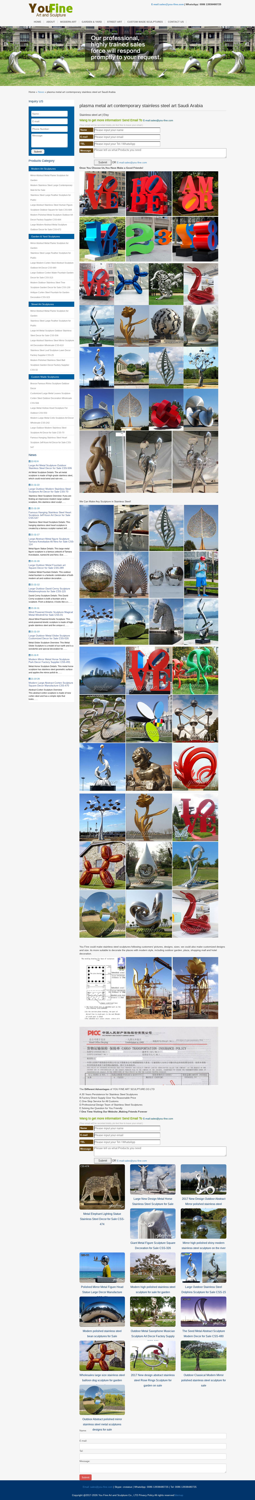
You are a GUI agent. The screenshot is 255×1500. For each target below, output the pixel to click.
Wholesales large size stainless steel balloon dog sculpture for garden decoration (102, 1380)
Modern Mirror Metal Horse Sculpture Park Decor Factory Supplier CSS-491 (49, 660)
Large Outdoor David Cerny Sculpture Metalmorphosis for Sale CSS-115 (49, 590)
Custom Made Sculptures (145, 21)
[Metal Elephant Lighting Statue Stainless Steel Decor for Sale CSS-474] (102, 1186)
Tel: (81, 1451)
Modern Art (68, 21)
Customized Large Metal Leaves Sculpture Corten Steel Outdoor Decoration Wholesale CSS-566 (51, 398)
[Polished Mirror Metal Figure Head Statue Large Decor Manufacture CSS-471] (102, 1267)
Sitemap (178, 1495)
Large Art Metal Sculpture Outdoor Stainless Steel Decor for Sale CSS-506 (50, 466)
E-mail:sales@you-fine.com (167, 4)
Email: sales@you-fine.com (98, 1486)
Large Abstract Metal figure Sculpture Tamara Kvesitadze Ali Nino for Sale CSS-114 (51, 541)
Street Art (114, 21)
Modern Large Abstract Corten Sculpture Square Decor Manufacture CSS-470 (51, 684)
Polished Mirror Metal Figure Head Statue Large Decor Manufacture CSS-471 (102, 1292)
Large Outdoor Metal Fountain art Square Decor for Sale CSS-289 (47, 566)
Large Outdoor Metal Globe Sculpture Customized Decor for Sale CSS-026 (49, 637)
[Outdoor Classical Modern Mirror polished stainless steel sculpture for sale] (203, 1355)
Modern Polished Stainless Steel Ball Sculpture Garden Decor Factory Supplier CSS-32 (49, 365)
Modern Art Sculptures (43, 168)
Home (37, 21)
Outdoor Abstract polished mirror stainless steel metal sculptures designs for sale (102, 1424)
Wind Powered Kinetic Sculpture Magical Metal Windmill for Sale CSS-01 (51, 613)
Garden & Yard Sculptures (45, 236)
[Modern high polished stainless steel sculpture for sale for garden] (153, 1267)
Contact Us (176, 21)
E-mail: (83, 1440)
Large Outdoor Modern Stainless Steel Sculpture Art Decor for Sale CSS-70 (50, 490)
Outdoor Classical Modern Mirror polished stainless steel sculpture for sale (203, 1380)
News (41, 92)
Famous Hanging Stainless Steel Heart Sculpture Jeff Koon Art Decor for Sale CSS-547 (50, 442)
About (50, 21)
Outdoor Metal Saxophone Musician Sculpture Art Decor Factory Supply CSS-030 (153, 1336)
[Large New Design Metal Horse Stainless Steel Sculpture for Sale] (153, 1179)
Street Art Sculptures (42, 304)
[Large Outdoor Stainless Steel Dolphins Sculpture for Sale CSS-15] (203, 1267)
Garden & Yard (92, 21)
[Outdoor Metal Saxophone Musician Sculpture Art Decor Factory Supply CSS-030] (153, 1311)
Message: (84, 1461)
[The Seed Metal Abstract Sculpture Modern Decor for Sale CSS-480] (203, 1311)
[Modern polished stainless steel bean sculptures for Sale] (102, 1311)
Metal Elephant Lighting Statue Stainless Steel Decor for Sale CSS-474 (102, 1219)
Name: (83, 1430)
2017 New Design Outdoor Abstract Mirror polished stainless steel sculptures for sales (203, 1204)
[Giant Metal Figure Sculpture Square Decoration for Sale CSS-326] (153, 1223)
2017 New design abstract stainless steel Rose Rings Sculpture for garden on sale (153, 1380)
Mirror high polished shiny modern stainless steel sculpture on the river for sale (204, 1248)
